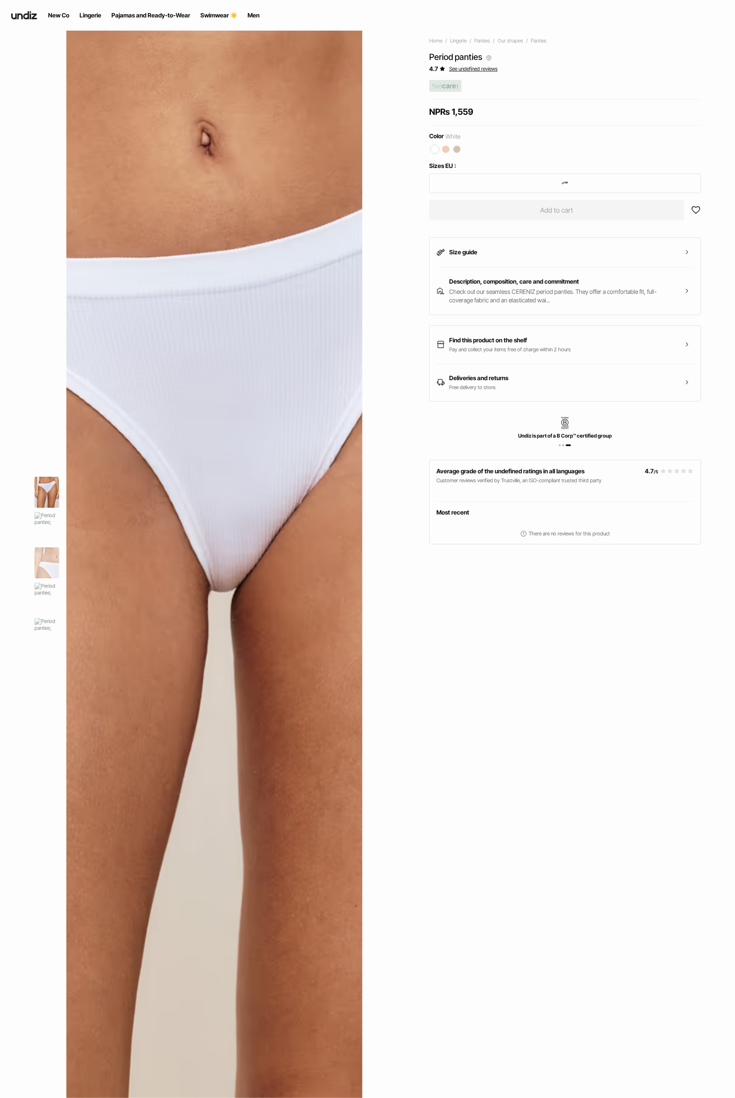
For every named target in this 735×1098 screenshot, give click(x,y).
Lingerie (458, 40)
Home (435, 40)
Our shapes (510, 40)
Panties (482, 40)
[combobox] (565, 183)
